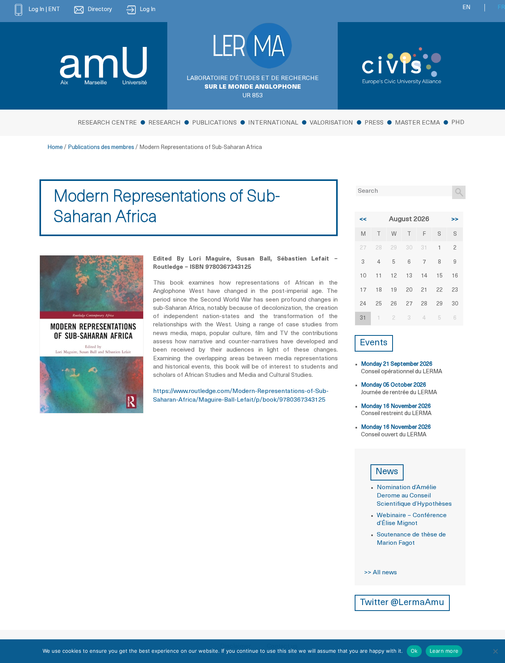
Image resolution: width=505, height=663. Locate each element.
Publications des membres (101, 148)
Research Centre (107, 123)
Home (55, 148)
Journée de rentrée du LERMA (399, 393)
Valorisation (331, 123)
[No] (495, 651)
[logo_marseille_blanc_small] (103, 65)
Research (164, 123)
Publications (214, 123)
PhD (457, 123)
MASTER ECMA (417, 123)
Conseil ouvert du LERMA (393, 435)
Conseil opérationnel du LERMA (401, 372)
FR (501, 8)
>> (454, 219)
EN (466, 8)
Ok (414, 651)
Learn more (444, 651)
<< (363, 219)
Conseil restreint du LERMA (396, 414)
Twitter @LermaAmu (402, 602)
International (273, 123)
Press (374, 123)
